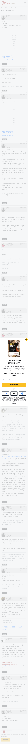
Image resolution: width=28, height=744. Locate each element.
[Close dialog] (26, 339)
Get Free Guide (14, 385)
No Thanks (14, 403)
